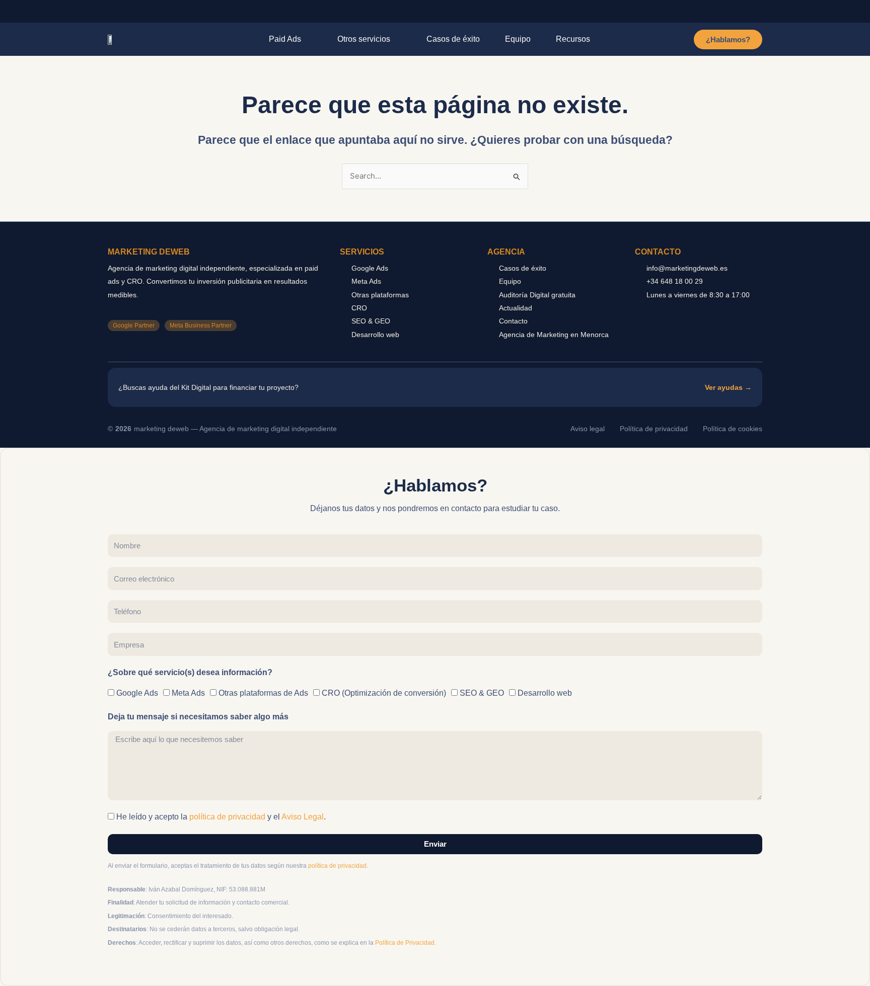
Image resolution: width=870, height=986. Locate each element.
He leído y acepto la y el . (221, 816)
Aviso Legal (302, 816)
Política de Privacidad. (405, 942)
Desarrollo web (545, 693)
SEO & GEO (482, 693)
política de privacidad (227, 816)
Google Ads (137, 693)
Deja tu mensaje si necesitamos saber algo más (198, 716)
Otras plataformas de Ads (263, 693)
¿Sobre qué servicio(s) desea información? (190, 672)
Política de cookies (732, 429)
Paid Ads (285, 39)
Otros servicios (363, 39)
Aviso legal (587, 429)
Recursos (573, 39)
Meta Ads (188, 693)
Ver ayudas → (728, 387)
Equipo (518, 39)
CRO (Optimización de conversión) (384, 693)
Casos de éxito (453, 39)
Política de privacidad (654, 429)
